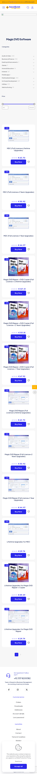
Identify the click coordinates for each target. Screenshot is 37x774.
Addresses (19, 710)
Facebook (12, 2)
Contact (18, 733)
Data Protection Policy (24, 758)
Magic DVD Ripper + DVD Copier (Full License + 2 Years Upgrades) (18, 324)
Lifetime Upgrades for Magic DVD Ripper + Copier (18, 586)
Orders (18, 702)
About (18, 729)
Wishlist (18, 741)
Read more (18, 761)
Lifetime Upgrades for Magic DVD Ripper (18, 630)
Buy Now (18, 162)
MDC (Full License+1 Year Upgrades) (18, 236)
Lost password (18, 717)
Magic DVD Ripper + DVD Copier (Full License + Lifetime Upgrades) (18, 280)
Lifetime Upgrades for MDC (18, 542)
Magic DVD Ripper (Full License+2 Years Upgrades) (18, 455)
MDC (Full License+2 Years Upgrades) (18, 192)
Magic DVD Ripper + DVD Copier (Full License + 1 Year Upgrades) (18, 368)
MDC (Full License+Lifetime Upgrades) (18, 149)
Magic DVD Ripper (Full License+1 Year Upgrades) (18, 499)
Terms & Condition (18, 737)
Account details (18, 714)
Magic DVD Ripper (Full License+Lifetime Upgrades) (18, 411)
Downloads (18, 706)
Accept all (18, 766)
